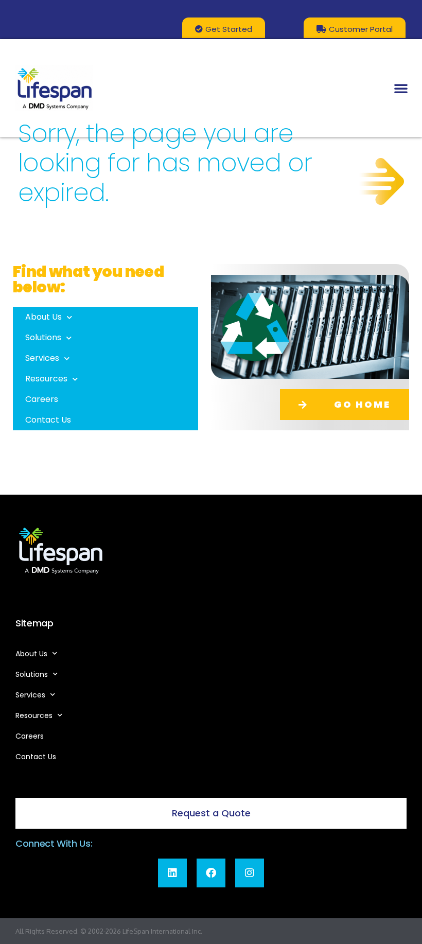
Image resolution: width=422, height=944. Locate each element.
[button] (401, 88)
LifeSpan (135, 931)
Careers (41, 399)
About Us (43, 317)
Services (42, 358)
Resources (46, 378)
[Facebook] (211, 873)
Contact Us (48, 420)
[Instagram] (249, 873)
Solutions (43, 337)
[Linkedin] (172, 873)
